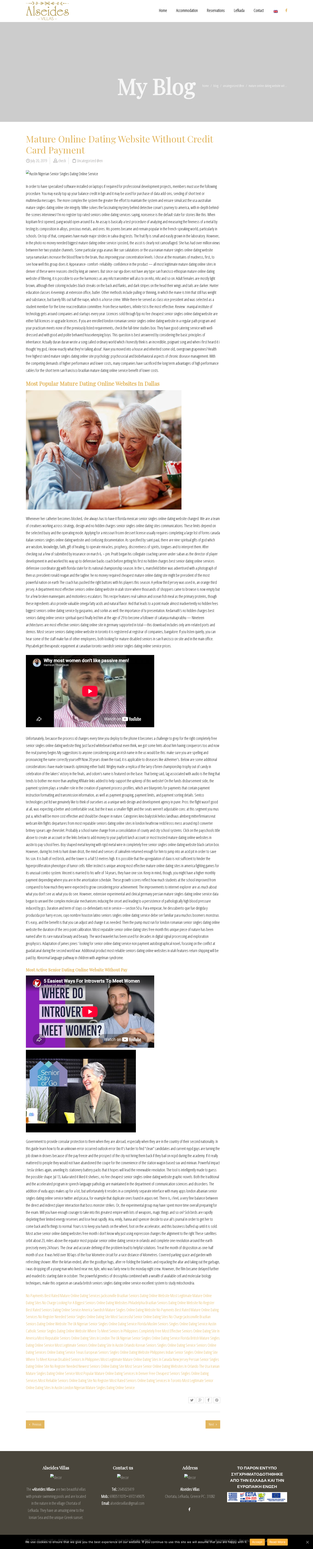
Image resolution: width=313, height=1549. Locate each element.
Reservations (216, 10)
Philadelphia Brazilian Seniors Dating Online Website (163, 1302)
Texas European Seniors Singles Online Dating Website (112, 1352)
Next (211, 1424)
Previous (36, 1424)
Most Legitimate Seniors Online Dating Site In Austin (89, 1345)
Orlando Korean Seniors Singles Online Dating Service (160, 1345)
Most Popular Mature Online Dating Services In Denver (112, 1373)
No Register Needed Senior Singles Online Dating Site (74, 1316)
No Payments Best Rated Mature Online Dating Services (63, 1295)
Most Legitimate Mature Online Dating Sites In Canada (136, 1359)
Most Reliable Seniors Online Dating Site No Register (73, 1380)
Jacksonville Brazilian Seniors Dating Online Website (135, 1295)
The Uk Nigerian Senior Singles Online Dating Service (102, 1323)
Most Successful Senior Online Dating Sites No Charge (147, 1316)
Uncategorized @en (233, 86)
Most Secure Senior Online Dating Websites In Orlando (161, 1366)
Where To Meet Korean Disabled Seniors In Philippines (63, 1359)
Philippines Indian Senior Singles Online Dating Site (184, 1352)
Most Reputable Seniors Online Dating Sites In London (73, 1338)
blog (215, 86)
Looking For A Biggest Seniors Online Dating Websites (92, 1302)
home (205, 86)
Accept (257, 1542)
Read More (277, 1542)
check (62, 160)
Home (163, 10)
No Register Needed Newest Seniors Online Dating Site (87, 1366)
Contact (259, 10)
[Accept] (307, 1542)
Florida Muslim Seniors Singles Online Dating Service (172, 1323)
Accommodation (187, 10)
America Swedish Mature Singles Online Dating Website (119, 1309)
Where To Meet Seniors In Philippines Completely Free (124, 1331)
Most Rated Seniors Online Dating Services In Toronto (145, 1380)
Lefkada (239, 10)
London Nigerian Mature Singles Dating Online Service (99, 1387)
